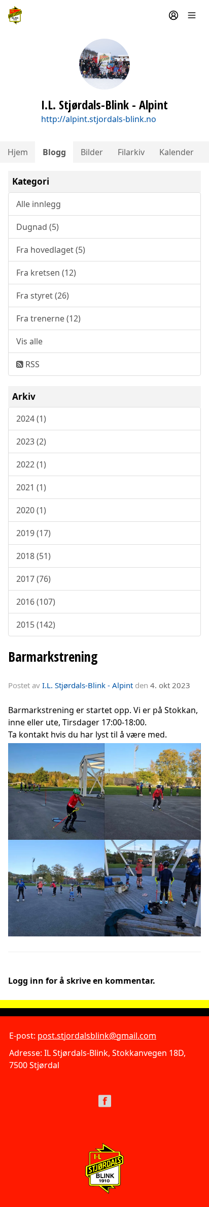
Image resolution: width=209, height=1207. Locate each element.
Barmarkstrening (53, 656)
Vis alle (29, 341)
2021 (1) (31, 487)
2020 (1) (31, 510)
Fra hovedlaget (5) (50, 249)
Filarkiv (131, 152)
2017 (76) (33, 578)
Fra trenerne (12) (48, 318)
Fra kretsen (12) (46, 272)
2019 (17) (33, 533)
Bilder (92, 152)
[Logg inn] (173, 15)
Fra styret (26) (42, 295)
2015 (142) (35, 624)
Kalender (176, 152)
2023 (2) (31, 441)
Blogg (54, 152)
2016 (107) (35, 601)
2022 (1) (31, 464)
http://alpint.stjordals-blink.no (98, 119)
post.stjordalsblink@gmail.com (97, 1035)
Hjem (18, 152)
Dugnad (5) (37, 226)
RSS (31, 364)
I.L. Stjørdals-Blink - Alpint (87, 685)
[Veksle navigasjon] (192, 15)
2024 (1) (31, 418)
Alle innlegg (38, 204)
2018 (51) (33, 556)
